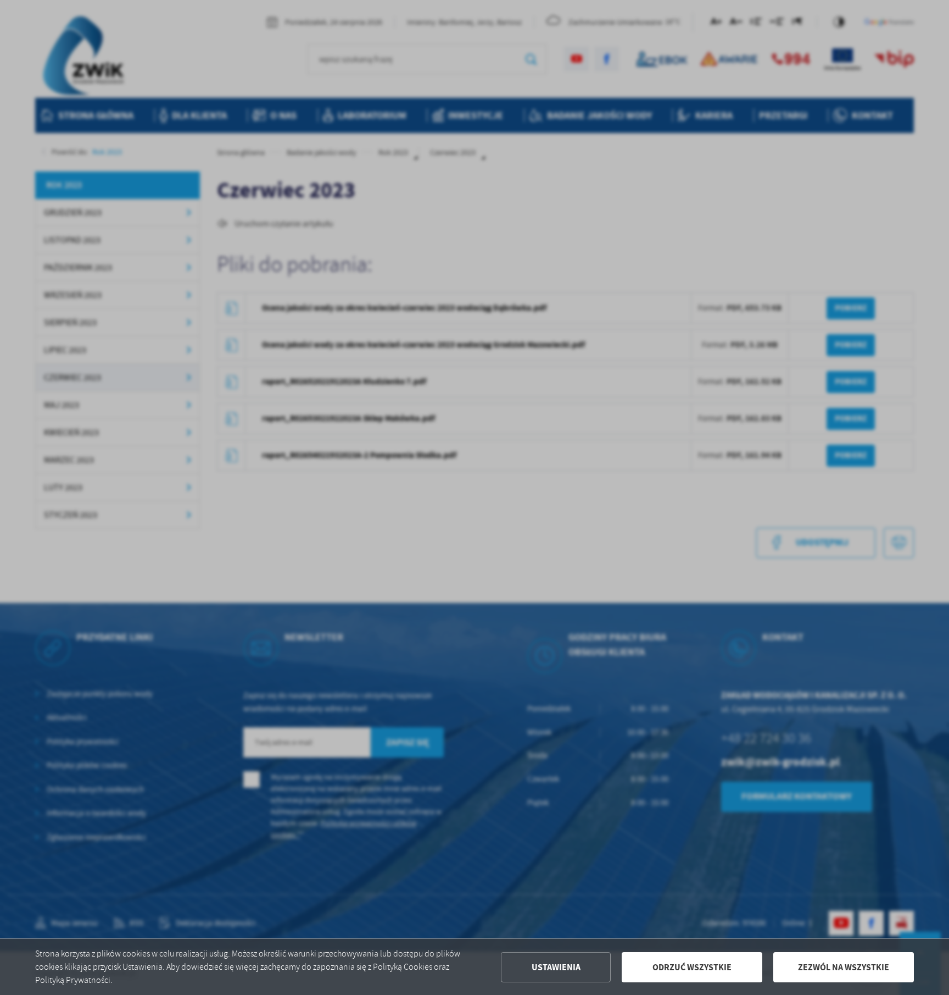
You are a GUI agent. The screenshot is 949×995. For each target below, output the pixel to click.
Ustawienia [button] (556, 967)
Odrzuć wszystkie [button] (692, 967)
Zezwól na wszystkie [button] (843, 967)
